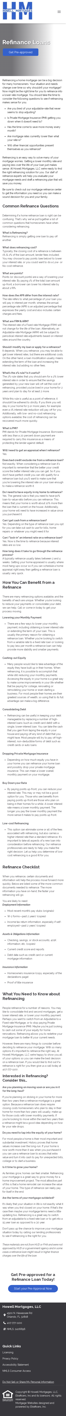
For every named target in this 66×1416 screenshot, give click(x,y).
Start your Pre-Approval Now (33, 1288)
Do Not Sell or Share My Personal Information (28, 1382)
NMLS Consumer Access (16, 1370)
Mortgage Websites (27, 1403)
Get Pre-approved (20, 52)
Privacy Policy (10, 1358)
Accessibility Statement (15, 1364)
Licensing (7, 1352)
